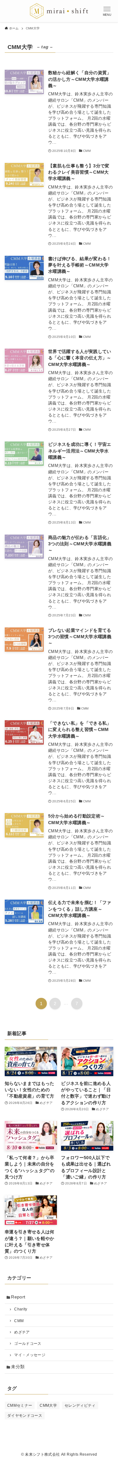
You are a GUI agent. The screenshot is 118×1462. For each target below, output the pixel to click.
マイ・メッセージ (29, 1355)
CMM (19, 1321)
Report (18, 1297)
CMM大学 (48, 1405)
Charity (20, 1309)
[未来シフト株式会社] (59, 11)
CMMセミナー (19, 1405)
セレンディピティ (80, 1405)
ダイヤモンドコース (24, 1415)
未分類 (18, 1366)
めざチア (22, 1332)
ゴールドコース (27, 1343)
